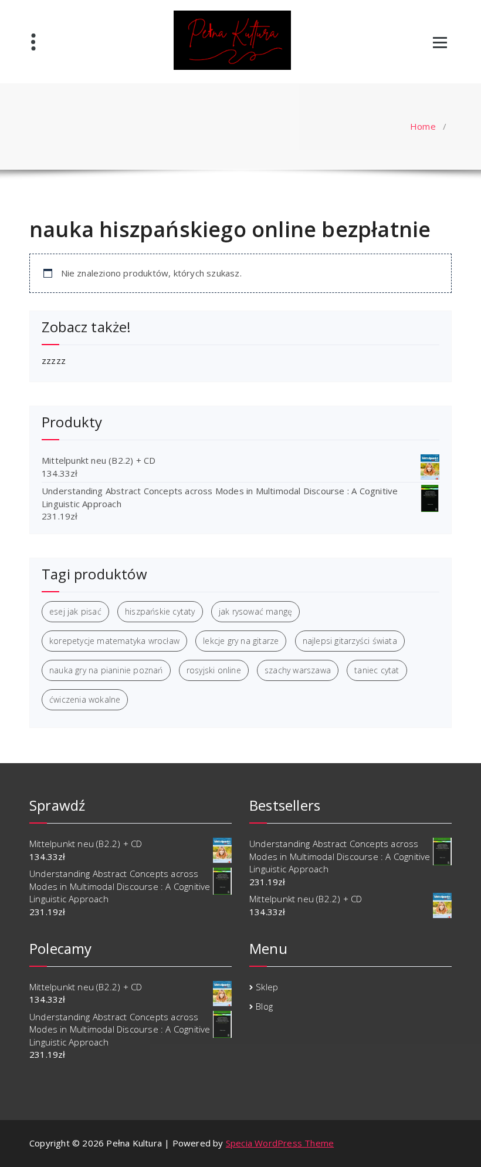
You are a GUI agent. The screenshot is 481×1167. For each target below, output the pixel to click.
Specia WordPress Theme (280, 1143)
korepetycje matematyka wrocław (114, 640)
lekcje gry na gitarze (241, 640)
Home (423, 126)
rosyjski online (214, 670)
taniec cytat (376, 670)
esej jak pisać (75, 611)
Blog (264, 1006)
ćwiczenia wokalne (84, 699)
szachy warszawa (298, 670)
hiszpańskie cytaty (160, 611)
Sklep (267, 987)
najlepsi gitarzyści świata (350, 640)
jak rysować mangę (255, 611)
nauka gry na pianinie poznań (106, 670)
